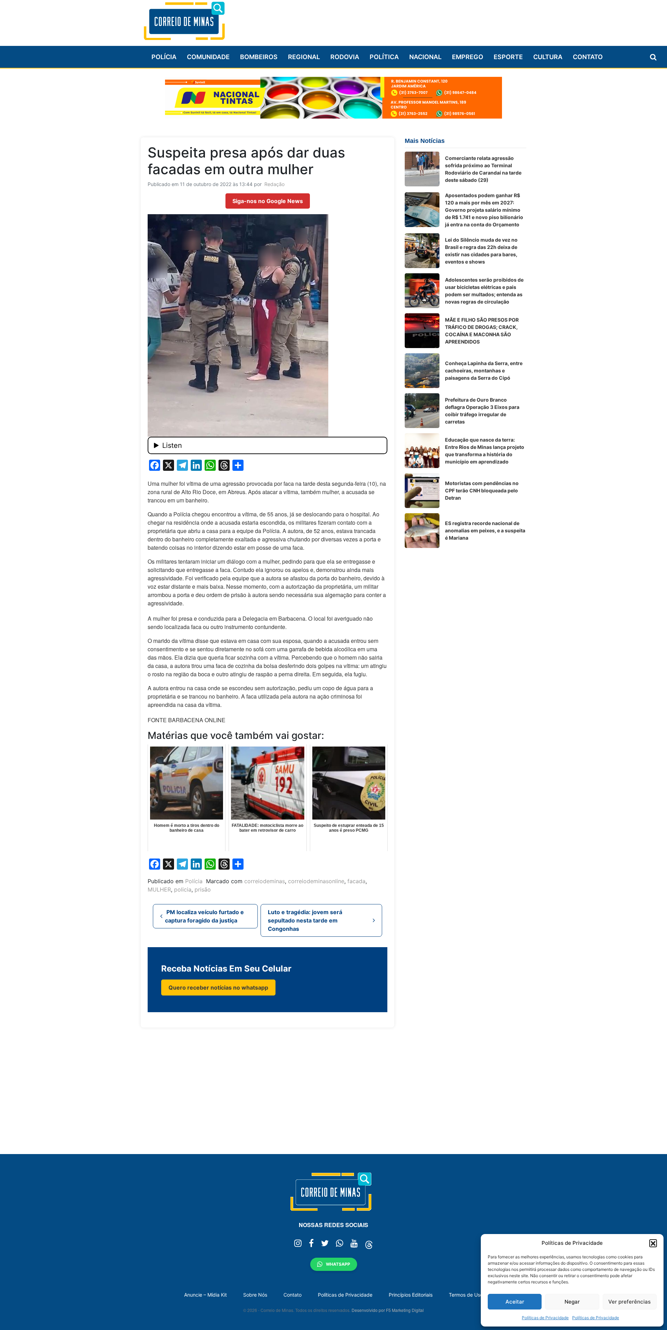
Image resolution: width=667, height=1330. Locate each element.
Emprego (467, 57)
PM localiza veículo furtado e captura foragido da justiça (204, 916)
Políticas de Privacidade (545, 1317)
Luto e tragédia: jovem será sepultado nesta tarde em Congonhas (305, 920)
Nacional (425, 57)
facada (356, 881)
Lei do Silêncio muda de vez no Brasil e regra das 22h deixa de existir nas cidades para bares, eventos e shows (481, 251)
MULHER (159, 889)
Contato (588, 57)
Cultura (547, 57)
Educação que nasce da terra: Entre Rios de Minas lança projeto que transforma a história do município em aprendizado (484, 451)
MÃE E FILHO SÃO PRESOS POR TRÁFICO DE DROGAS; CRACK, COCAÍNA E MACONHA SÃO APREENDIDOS (482, 331)
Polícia (163, 57)
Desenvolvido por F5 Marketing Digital (388, 1310)
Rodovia (344, 57)
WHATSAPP (338, 1264)
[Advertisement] (399, 19)
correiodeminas (264, 881)
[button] (653, 1243)
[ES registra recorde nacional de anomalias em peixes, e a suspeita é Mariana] (422, 530)
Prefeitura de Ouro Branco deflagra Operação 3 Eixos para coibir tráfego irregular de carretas (482, 411)
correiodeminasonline (316, 881)
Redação (274, 184)
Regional (304, 57)
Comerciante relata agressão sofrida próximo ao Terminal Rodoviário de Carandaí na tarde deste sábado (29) (483, 169)
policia (182, 889)
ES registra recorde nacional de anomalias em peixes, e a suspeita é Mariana (485, 530)
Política (384, 57)
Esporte (508, 57)
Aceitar (514, 1301)
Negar (572, 1301)
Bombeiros (259, 57)
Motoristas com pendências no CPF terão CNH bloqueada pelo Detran (482, 490)
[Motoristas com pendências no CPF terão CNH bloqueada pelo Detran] (422, 490)
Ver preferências (629, 1301)
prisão (203, 889)
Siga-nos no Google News (267, 201)
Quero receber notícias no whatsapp (218, 987)
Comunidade (208, 57)
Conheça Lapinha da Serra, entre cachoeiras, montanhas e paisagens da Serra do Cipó (483, 370)
